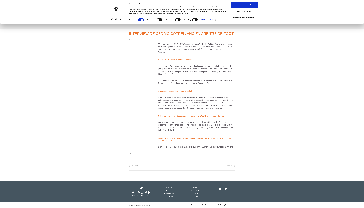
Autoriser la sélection (244, 11)
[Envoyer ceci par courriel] (131, 153)
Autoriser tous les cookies (244, 5)
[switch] (159, 19)
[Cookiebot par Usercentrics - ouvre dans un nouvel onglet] (116, 19)
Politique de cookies (210, 205)
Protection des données (197, 205)
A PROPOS (169, 187)
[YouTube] (220, 189)
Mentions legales (222, 205)
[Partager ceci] (134, 153)
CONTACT (195, 196)
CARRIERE (195, 193)
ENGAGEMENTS (169, 196)
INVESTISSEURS (195, 190)
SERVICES (169, 190)
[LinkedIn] (226, 189)
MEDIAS (195, 187)
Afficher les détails (207, 20)
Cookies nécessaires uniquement (244, 17)
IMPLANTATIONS (169, 193)
